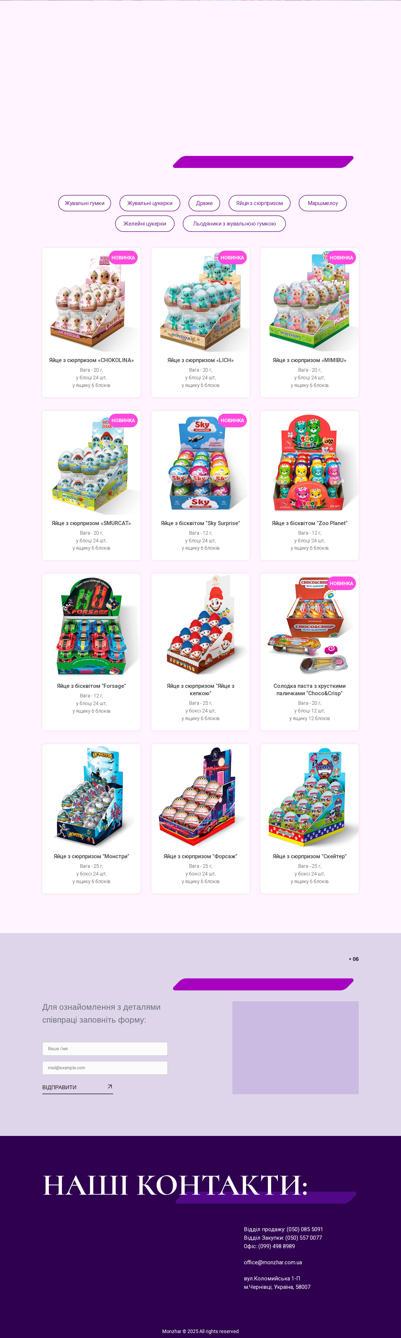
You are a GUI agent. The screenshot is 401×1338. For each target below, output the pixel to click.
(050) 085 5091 (305, 1229)
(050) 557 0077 (303, 1238)
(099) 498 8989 (276, 1246)
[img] (388, 14)
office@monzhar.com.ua (273, 1262)
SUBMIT (77, 1094)
